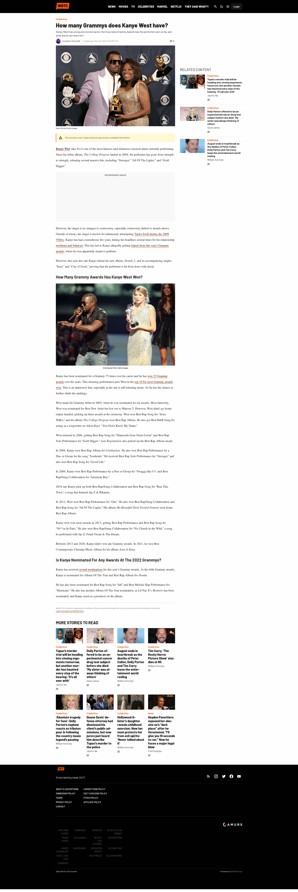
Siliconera (80, 837)
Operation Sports (96, 850)
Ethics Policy (91, 798)
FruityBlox (95, 855)
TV (133, 6)
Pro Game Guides (63, 832)
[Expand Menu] (228, 6)
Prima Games (65, 839)
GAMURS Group (236, 871)
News (112, 6)
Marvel (162, 6)
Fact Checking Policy (95, 793)
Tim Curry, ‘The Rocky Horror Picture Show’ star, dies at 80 (161, 656)
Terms (59, 798)
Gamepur (97, 830)
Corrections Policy (94, 789)
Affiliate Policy (92, 802)
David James (93, 681)
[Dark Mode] (222, 6)
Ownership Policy (65, 793)
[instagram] (216, 776)
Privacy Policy (64, 802)
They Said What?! (197, 6)
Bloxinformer (114, 855)
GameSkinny (79, 848)
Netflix (176, 6)
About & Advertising (67, 789)
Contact (60, 806)
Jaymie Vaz (61, 684)
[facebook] (231, 776)
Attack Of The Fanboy (114, 832)
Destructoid (115, 837)
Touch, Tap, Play (62, 857)
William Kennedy (125, 681)
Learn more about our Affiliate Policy (70, 611)
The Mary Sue (115, 848)
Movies (123, 6)
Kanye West (63, 149)
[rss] (208, 776)
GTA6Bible (63, 863)
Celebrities (146, 6)
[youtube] (239, 776)
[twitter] (223, 776)
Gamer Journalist (62, 850)
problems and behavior (69, 245)
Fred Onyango (155, 751)
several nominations (91, 569)
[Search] (215, 6)
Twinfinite (80, 830)
